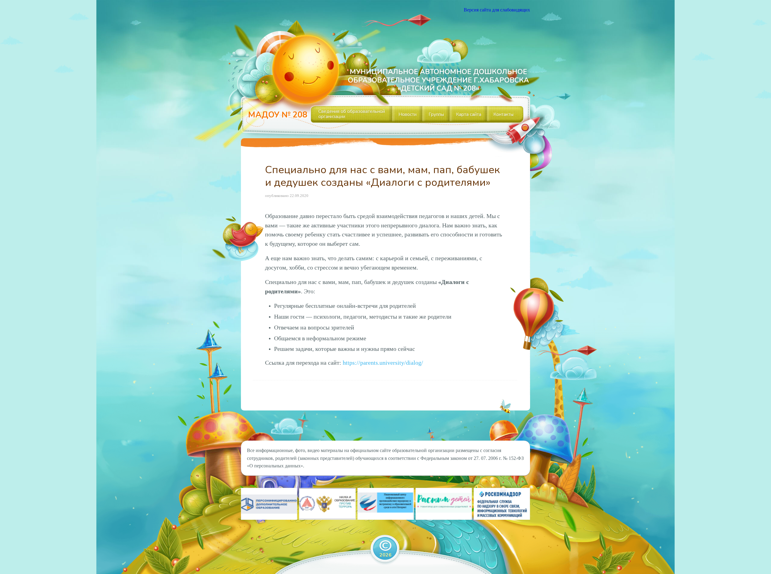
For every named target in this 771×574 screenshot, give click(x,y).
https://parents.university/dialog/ (383, 362)
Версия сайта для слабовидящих (497, 9)
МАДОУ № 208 (277, 114)
